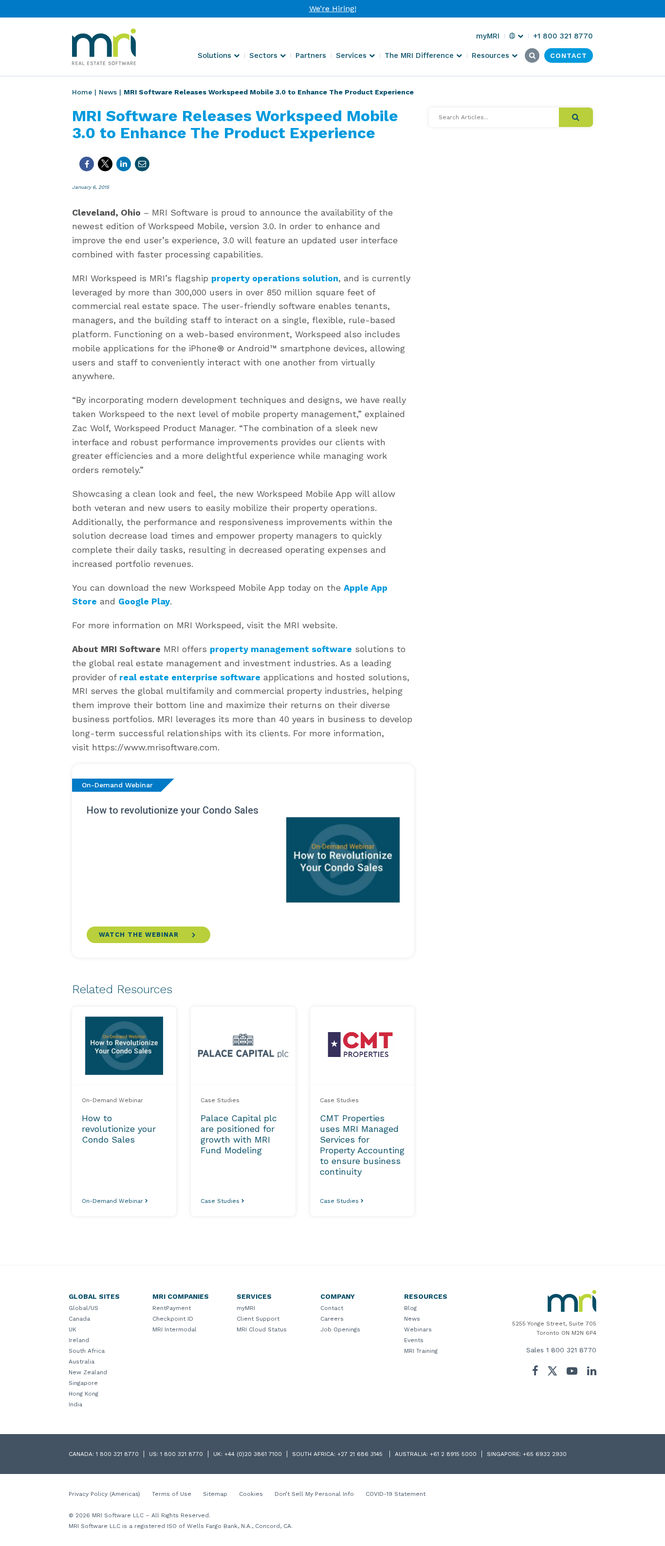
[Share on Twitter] (105, 164)
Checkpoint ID (172, 1318)
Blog (410, 1308)
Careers (332, 1318)
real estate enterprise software (189, 677)
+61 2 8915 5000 (453, 1454)
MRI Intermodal (174, 1329)
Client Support (258, 1318)
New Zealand (88, 1372)
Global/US (83, 1308)
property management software (281, 649)
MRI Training (421, 1350)
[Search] (576, 117)
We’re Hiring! (332, 8)
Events (414, 1340)
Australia (81, 1361)
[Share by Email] (142, 164)
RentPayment (171, 1308)
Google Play (144, 601)
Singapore (83, 1383)
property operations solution (274, 278)
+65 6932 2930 (545, 1454)
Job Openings (340, 1329)
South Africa (87, 1350)
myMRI (246, 1308)
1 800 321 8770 (571, 1350)
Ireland (79, 1340)
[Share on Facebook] (86, 164)
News (108, 92)
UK (72, 1329)
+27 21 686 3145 (361, 1454)
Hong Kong (83, 1393)
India (75, 1404)
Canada (79, 1318)
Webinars (418, 1329)
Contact (331, 1308)
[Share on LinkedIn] (123, 164)
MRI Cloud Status (262, 1329)
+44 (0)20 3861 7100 (253, 1454)
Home (82, 92)
